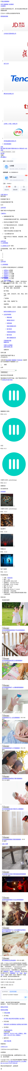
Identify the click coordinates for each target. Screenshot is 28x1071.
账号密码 (24, 1024)
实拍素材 (11, 4)
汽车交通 (17, 971)
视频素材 (14, 360)
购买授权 (4, 1069)
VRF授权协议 (12, 1024)
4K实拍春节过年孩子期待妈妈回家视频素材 (14, 874)
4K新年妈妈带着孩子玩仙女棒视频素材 (12, 899)
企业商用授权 (4, 277)
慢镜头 (11, 971)
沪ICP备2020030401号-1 (14, 1061)
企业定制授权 (7, 314)
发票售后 (19, 1024)
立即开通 (3, 207)
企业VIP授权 (7, 280)
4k (17, 973)
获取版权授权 (4, 16)
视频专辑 (15, 148)
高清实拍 (19, 360)
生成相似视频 (6, 628)
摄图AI (4, 157)
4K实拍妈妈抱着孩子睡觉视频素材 (11, 839)
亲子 (2, 974)
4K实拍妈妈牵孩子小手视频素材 (11, 748)
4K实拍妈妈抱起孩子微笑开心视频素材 (12, 809)
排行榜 (2, 153)
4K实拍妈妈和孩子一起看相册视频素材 (12, 687)
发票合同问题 (6, 379)
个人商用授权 (4, 243)
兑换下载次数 (7, 1041)
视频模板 (5, 4)
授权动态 (21, 148)
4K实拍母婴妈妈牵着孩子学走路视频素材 (13, 630)
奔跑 (21, 973)
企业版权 (3, 6)
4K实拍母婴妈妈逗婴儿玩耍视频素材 (12, 660)
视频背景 (5, 971)
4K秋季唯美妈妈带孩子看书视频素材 (12, 778)
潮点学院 (11, 1018)
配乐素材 (8, 148)
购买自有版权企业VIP (10, 311)
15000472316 (4, 1046)
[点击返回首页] (5, 1)
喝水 (25, 973)
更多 (2, 146)
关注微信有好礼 (8, 1030)
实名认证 (14, 1063)
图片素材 (3, 148)
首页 (2, 4)
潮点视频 (8, 360)
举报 (11, 379)
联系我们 (16, 1018)
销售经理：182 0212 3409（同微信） (14, 1033)
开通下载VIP (4, 194)
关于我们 (6, 1018)
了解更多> (3, 213)
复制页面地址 (4, 372)
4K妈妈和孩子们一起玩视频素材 (11, 717)
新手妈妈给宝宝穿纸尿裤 (9, 960)
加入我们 (22, 1018)
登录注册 (6, 1024)
